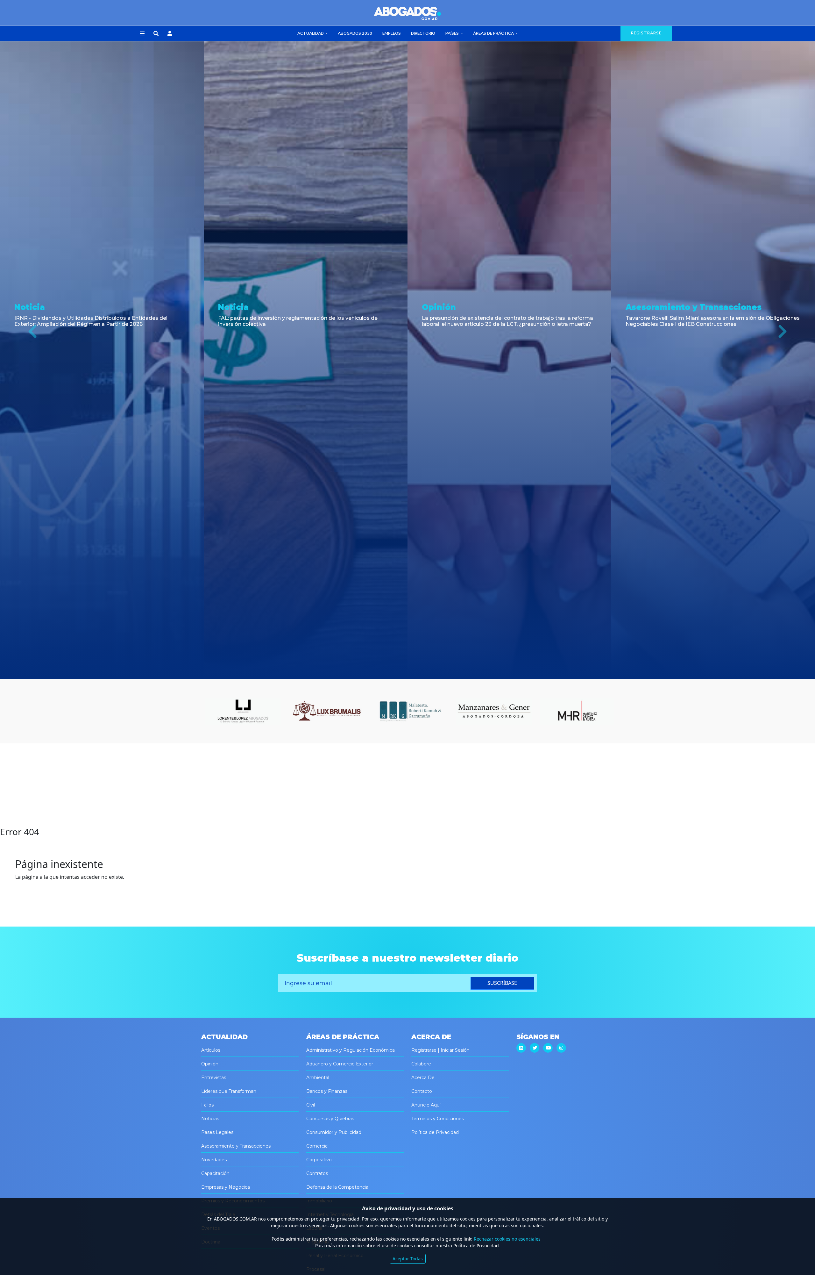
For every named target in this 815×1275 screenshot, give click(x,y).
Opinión (209, 1064)
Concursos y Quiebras (330, 1118)
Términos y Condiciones (437, 1118)
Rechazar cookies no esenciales (507, 1239)
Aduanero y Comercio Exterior (339, 1064)
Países (452, 33)
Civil (310, 1105)
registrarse (646, 33)
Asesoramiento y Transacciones (236, 1146)
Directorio (423, 33)
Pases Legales (217, 1132)
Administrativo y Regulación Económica (350, 1050)
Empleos (391, 33)
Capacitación (215, 1173)
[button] (142, 33)
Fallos (207, 1105)
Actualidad (311, 33)
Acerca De (423, 1077)
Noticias (210, 1118)
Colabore (421, 1064)
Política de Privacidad (435, 1132)
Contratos (317, 1173)
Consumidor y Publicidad (333, 1132)
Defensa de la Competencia (337, 1187)
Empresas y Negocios (225, 1187)
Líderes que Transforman (228, 1091)
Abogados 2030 (355, 33)
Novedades (214, 1160)
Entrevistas (213, 1077)
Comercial (317, 1146)
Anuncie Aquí (426, 1105)
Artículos (210, 1050)
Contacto (421, 1091)
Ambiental (317, 1077)
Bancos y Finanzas (326, 1091)
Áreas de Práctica (494, 33)
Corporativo (319, 1160)
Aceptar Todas (408, 1259)
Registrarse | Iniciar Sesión (440, 1050)
